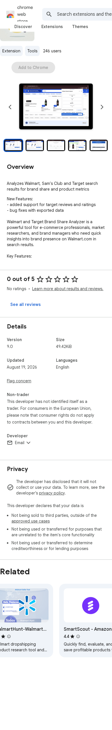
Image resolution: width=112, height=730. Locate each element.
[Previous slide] (10, 107)
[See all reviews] (25, 304)
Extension (11, 51)
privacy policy (52, 493)
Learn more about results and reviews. (67, 288)
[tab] (23, 26)
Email (19, 442)
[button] (56, 107)
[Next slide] (102, 107)
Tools (32, 51)
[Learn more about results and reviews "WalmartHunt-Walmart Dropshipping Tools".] (9, 636)
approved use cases (30, 521)
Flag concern (19, 380)
